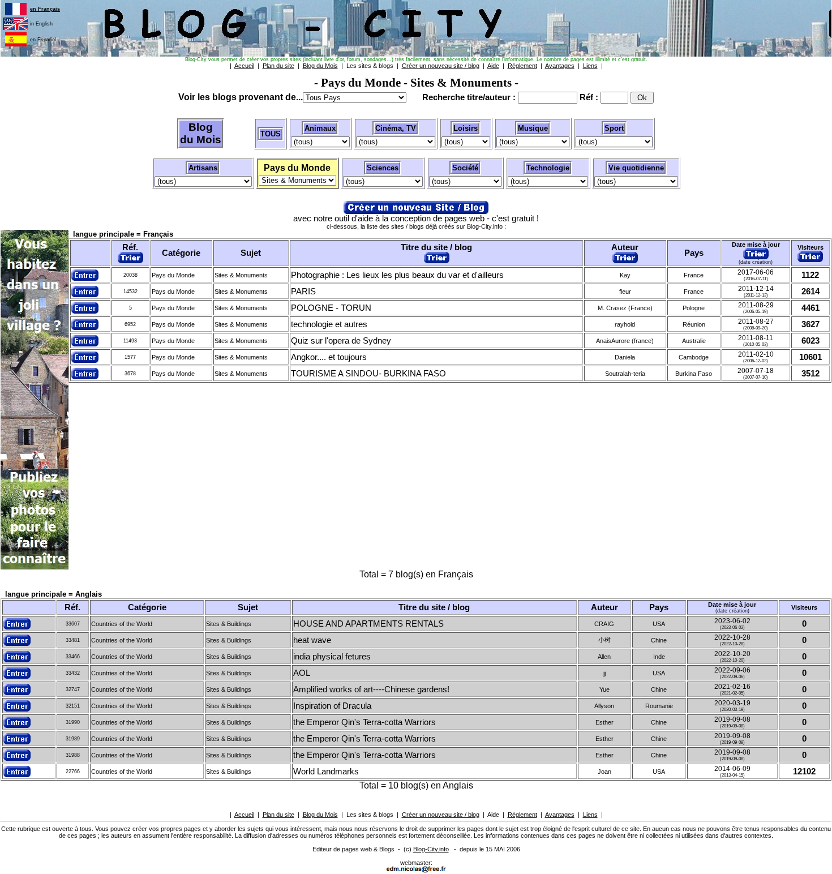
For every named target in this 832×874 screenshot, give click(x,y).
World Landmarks (326, 771)
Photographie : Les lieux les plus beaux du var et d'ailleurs (397, 275)
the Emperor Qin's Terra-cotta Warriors (364, 722)
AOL (301, 673)
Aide (493, 814)
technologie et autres (329, 324)
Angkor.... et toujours (329, 357)
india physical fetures (332, 656)
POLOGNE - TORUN (331, 307)
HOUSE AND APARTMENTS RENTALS (368, 623)
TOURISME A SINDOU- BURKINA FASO (368, 373)
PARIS (303, 291)
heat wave (312, 640)
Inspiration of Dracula (332, 705)
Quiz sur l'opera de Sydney (341, 340)
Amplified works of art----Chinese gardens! (371, 689)
